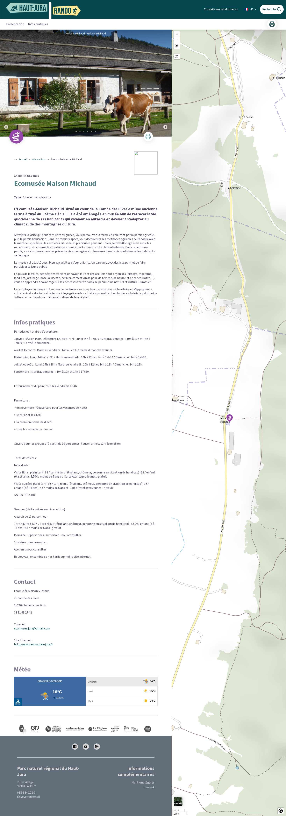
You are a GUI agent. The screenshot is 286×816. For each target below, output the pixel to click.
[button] (177, 46)
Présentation (15, 24)
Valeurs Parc (39, 159)
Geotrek (149, 787)
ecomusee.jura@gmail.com (32, 628)
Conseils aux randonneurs (221, 9)
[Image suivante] (165, 83)
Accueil (23, 159)
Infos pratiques (38, 24)
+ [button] (177, 34)
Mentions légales (143, 782)
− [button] (177, 40)
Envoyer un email (28, 797)
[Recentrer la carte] (177, 56)
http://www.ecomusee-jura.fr (33, 644)
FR (251, 9)
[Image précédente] (6, 83)
